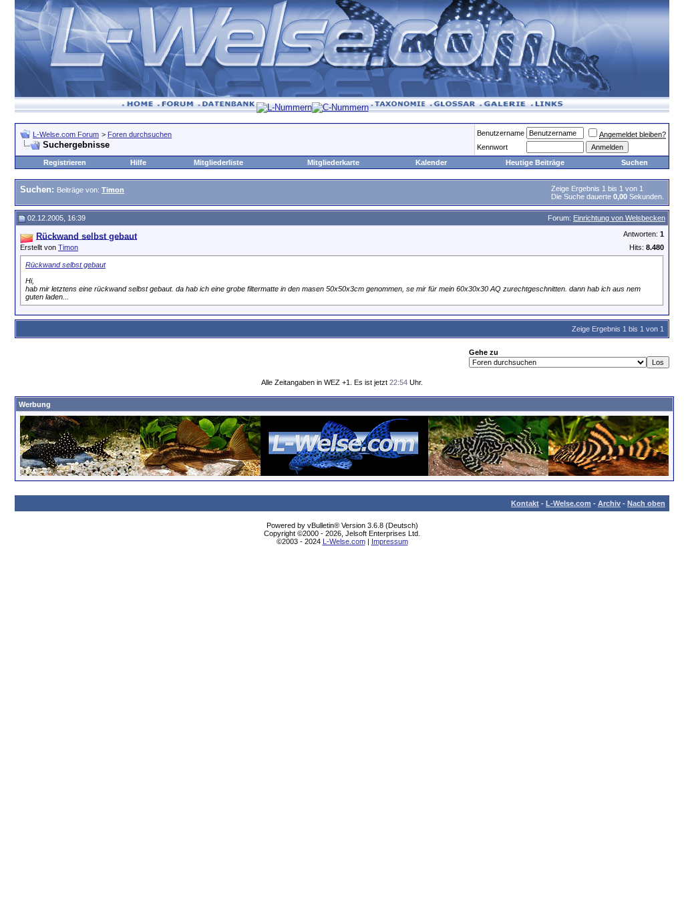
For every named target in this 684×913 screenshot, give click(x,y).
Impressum (389, 541)
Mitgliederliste (218, 162)
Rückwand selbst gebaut (65, 265)
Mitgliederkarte (333, 162)
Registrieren (64, 162)
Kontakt (525, 503)
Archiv (609, 503)
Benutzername (500, 133)
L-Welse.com (568, 503)
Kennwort (492, 147)
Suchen (634, 162)
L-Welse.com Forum (66, 134)
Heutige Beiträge (535, 162)
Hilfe (138, 162)
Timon (68, 247)
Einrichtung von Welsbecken (619, 218)
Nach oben (646, 503)
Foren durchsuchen (140, 134)
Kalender (431, 162)
